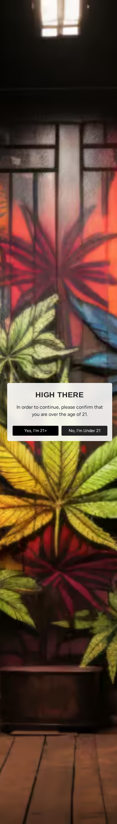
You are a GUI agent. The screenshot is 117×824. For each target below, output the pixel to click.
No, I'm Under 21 (84, 430)
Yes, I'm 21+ (35, 430)
